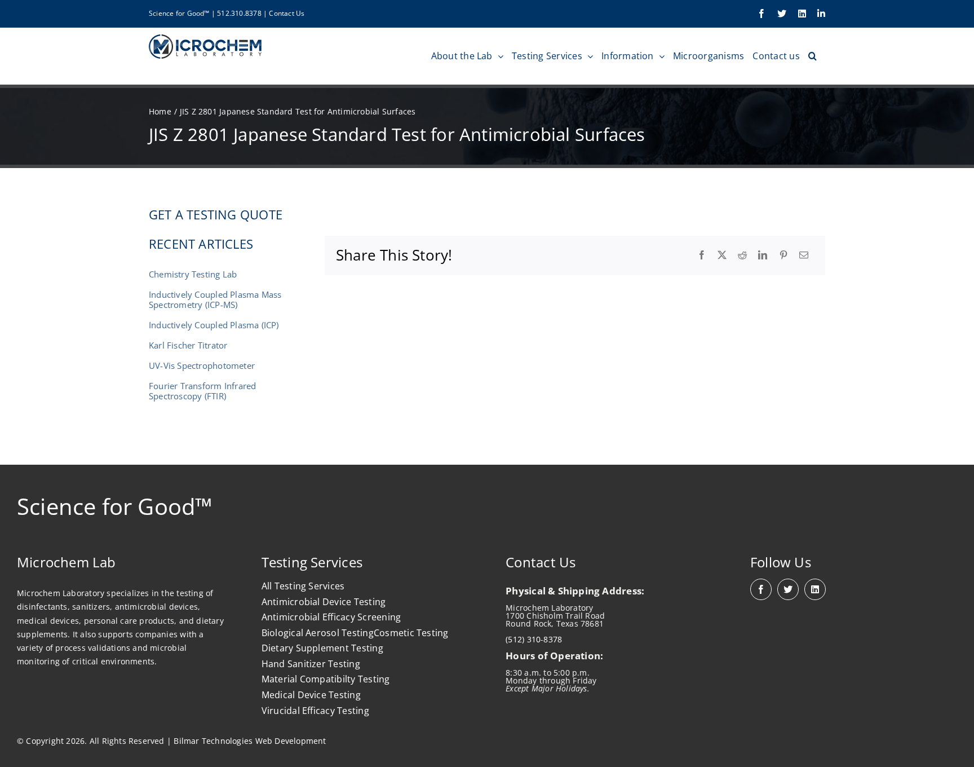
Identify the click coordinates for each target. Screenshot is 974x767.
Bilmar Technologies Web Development (250, 740)
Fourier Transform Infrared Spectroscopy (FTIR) (202, 391)
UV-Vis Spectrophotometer (202, 365)
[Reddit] (742, 255)
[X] (722, 255)
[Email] (804, 255)
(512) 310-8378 (534, 639)
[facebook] (761, 589)
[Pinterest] (783, 255)
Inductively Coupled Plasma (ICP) (214, 324)
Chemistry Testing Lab (193, 274)
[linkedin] (815, 589)
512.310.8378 (239, 13)
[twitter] (788, 589)
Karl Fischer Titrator (188, 345)
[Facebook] (702, 255)
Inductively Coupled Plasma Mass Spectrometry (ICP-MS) (215, 299)
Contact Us (286, 13)
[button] (812, 56)
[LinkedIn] (762, 255)
